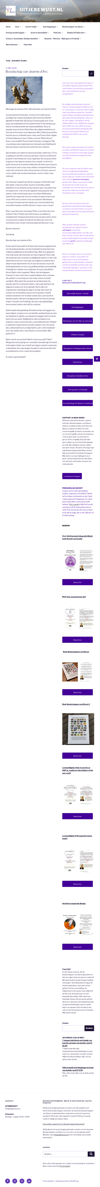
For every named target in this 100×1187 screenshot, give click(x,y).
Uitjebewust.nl (42, 9)
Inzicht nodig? (31, 27)
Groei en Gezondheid (39, 33)
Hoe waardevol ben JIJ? (76, 597)
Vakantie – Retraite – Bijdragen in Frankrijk (61, 39)
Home (8, 27)
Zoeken (65, 68)
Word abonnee (11, 44)
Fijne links (28, 44)
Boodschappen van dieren (72, 27)
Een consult (74, 504)
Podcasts (57, 33)
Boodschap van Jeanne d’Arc (27, 71)
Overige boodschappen (15, 33)
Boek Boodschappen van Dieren (76, 652)
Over (17, 27)
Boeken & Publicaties (76, 33)
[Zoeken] (91, 73)
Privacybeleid (64, 1166)
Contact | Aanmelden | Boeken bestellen (22, 39)
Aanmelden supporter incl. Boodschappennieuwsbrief (63, 1124)
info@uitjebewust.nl (61, 1135)
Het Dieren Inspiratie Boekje (74, 903)
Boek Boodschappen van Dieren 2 (76, 704)
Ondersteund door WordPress (67, 1181)
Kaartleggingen (49, 27)
